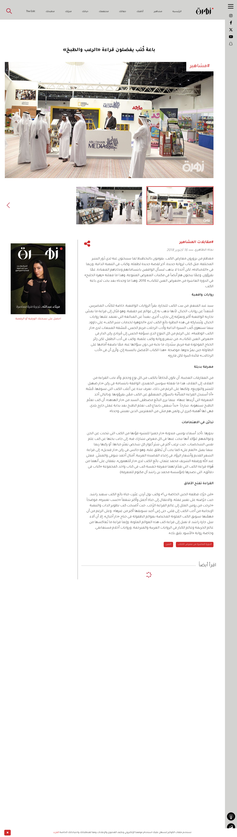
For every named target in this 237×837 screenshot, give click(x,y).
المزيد (56, 832)
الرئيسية (177, 11)
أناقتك (140, 11)
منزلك (68, 11)
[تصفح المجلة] (231, 827)
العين (168, 544)
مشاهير (158, 11)
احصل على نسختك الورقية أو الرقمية (38, 319)
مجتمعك (104, 11)
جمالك (122, 11)
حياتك (85, 11)
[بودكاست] (231, 816)
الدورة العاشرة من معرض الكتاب (195, 544)
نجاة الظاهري (204, 250)
